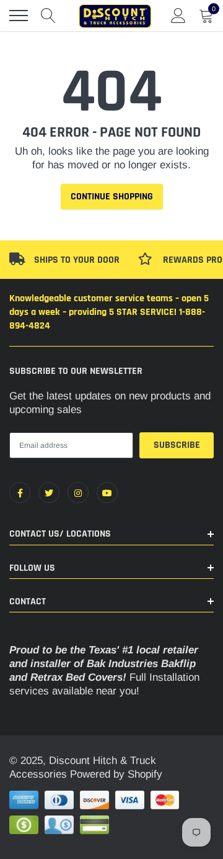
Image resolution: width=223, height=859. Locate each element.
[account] (178, 15)
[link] (19, 492)
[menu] (18, 15)
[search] (48, 15)
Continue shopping (112, 196)
